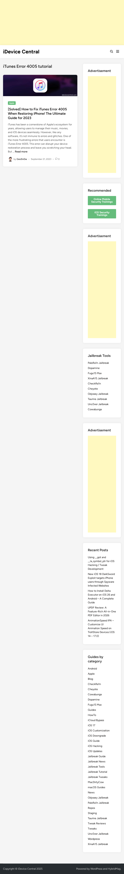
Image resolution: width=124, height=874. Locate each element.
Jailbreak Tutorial (97, 771)
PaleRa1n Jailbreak (98, 362)
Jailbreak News (96, 761)
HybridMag (114, 868)
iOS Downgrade (97, 735)
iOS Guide (94, 740)
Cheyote (93, 388)
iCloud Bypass (96, 720)
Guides (92, 709)
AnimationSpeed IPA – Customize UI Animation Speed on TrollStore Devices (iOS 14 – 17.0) (101, 628)
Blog (90, 678)
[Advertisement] (62, 22)
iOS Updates (95, 751)
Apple (11, 103)
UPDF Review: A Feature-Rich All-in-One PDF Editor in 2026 (102, 611)
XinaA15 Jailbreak (98, 378)
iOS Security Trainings (101, 213)
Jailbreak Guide (97, 756)
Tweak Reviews (97, 823)
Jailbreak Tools (96, 766)
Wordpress (94, 838)
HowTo (92, 715)
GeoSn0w (22, 159)
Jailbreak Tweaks (97, 777)
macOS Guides (96, 787)
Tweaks (92, 828)
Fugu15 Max (95, 373)
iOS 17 (91, 725)
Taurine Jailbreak (97, 399)
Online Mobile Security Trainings (102, 200)
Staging (92, 813)
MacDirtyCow (96, 782)
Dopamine (94, 368)
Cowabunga (95, 409)
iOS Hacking (95, 746)
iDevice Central (21, 52)
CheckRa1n (94, 383)
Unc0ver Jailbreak (98, 404)
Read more (21, 151)
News (91, 792)
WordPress (96, 868)
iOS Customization (99, 730)
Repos (91, 807)
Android (92, 668)
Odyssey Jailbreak (98, 393)
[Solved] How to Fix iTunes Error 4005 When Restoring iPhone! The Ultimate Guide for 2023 (37, 113)
